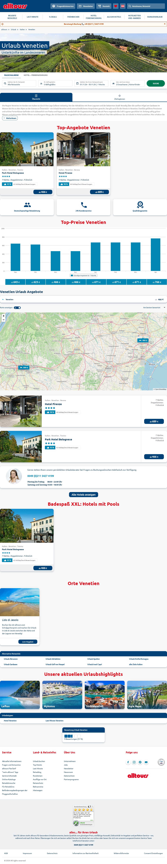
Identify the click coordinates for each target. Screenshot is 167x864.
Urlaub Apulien (93, 659)
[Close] (164, 24)
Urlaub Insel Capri (94, 664)
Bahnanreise (38, 786)
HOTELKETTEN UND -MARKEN (134, 16)
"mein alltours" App (10, 772)
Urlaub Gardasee (10, 664)
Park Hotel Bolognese (13, 172)
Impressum (27, 853)
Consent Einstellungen (153, 853)
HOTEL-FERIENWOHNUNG (94, 16)
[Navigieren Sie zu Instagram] (134, 762)
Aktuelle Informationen (11, 761)
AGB (6, 853)
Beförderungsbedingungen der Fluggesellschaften (14, 792)
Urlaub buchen (39, 761)
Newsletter (68, 768)
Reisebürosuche (8, 783)
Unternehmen (70, 761)
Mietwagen (37, 790)
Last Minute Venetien (54, 720)
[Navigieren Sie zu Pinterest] (140, 762)
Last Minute (38, 768)
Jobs (66, 765)
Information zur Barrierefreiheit (86, 853)
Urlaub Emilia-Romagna (138, 659)
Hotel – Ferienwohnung (36, 75)
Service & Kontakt (9, 776)
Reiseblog (37, 772)
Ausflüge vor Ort (40, 779)
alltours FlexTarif (9, 768)
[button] (143, 338)
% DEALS (53, 17)
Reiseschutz (38, 783)
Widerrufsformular (121, 853)
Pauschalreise (11, 75)
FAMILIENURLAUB (154, 17)
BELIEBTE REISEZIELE (12, 16)
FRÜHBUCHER (73, 17)
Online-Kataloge (9, 779)
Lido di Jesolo (10, 619)
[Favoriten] (115, 6)
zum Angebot (27, 642)
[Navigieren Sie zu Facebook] (128, 762)
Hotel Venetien (10, 720)
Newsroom (68, 772)
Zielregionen (119, 99)
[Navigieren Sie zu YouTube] (146, 762)
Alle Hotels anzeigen (84, 494)
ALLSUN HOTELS (114, 17)
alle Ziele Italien (135, 664)
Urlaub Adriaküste (53, 659)
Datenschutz (69, 776)
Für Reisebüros (8, 786)
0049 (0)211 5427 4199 (40, 475)
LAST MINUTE (32, 17)
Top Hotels (37, 765)
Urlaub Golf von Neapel (55, 664)
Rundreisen (37, 776)
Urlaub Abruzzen (11, 659)
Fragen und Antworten (11, 765)
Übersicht (36, 99)
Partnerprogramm (71, 779)
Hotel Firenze (65, 172)
